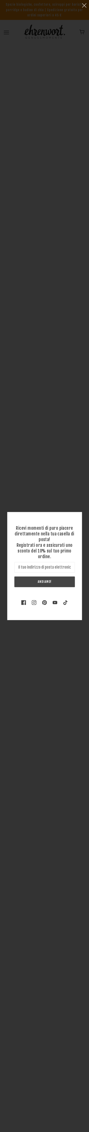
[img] (24, 602)
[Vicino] (84, 5)
